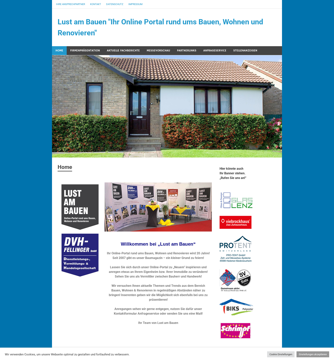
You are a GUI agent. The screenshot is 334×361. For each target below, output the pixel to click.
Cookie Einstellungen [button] (280, 354)
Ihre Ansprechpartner (70, 4)
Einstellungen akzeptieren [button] (313, 354)
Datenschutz (114, 4)
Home (59, 50)
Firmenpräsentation (85, 50)
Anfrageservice (214, 50)
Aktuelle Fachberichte (123, 50)
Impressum (135, 4)
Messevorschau (158, 50)
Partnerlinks (186, 50)
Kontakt (95, 4)
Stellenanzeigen (245, 50)
